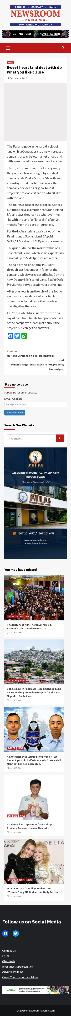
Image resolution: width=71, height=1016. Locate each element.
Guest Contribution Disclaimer (20, 977)
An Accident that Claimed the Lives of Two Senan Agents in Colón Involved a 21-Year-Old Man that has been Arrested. (34, 760)
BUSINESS (12, 680)
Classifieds (8, 961)
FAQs (5, 955)
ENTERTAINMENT (16, 880)
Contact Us (9, 950)
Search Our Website (19, 425)
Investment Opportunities (17, 966)
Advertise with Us (12, 971)
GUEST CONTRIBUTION (18, 616)
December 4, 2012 (18, 78)
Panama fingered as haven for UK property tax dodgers (37, 364)
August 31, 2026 (15, 632)
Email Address (13, 398)
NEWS (10, 63)
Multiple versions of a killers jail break (30, 353)
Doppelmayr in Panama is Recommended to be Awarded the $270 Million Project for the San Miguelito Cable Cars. (34, 692)
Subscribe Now (15, 412)
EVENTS (11, 748)
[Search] (63, 48)
